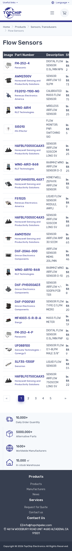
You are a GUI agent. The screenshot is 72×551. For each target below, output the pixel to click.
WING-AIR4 (23, 108)
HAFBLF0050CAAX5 (29, 146)
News (36, 494)
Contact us (36, 512)
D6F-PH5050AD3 (27, 285)
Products (20, 26)
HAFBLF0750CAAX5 (29, 376)
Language (61, 2)
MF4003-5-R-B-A (28, 318)
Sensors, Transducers (43, 26)
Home (6, 26)
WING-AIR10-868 (27, 270)
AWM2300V (23, 76)
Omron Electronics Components (25, 257)
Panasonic (20, 67)
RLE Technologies (24, 112)
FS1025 (20, 198)
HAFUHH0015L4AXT (29, 179)
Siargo (18, 322)
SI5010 (20, 127)
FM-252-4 (22, 63)
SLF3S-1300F (25, 362)
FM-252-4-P (24, 332)
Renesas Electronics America (26, 97)
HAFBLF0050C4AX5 (29, 217)
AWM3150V (23, 234)
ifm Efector (21, 131)
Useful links (9, 2)
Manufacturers (36, 489)
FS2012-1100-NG (27, 91)
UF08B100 (22, 345)
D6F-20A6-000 (26, 251)
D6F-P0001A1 (25, 302)
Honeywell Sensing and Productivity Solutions (28, 82)
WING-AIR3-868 (27, 164)
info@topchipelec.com (38, 525)
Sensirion (20, 366)
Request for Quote (36, 507)
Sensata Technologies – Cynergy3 (28, 352)
